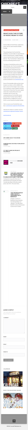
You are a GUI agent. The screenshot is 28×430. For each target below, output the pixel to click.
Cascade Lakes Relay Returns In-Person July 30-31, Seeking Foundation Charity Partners (13, 175)
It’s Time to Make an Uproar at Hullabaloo (11, 151)
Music (12, 30)
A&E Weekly (6, 30)
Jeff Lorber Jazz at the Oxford (11, 137)
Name (5, 336)
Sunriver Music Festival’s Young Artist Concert (14, 144)
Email (5, 344)
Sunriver (16, 30)
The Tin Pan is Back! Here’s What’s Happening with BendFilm (17, 194)
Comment (6, 317)
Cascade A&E (8, 39)
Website (5, 351)
